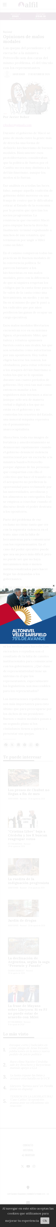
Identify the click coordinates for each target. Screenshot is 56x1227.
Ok (45, 1221)
